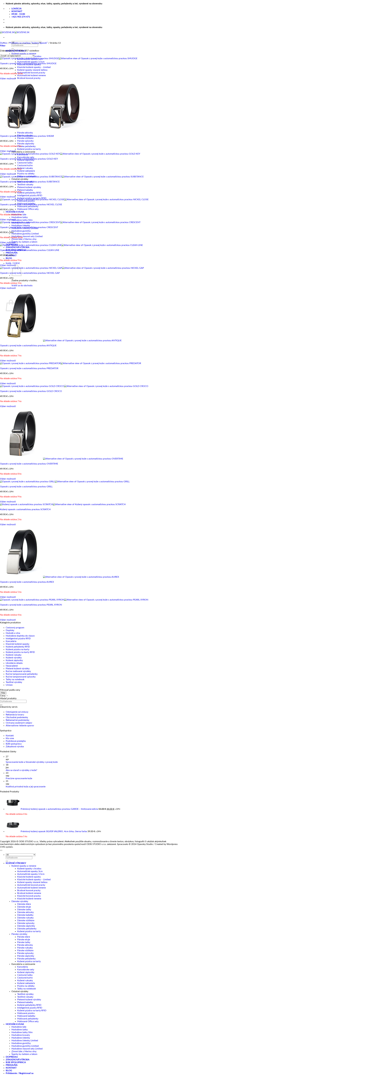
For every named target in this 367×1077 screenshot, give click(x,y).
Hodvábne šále (18, 1027)
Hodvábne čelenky (20, 225)
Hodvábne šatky (19, 217)
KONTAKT (11, 1068)
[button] (13, 263)
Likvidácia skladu (14, 663)
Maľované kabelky (26, 1016)
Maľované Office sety (28, 209)
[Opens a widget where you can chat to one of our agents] (356, 1072)
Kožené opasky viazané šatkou (32, 70)
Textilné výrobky (14, 682)
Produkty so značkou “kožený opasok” (28, 43)
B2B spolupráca (14, 744)
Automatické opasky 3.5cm (30, 62)
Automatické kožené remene (31, 75)
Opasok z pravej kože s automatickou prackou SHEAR (27, 136)
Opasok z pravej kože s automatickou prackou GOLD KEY (29, 159)
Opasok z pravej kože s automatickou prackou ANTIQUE (28, 345)
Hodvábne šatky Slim (22, 220)
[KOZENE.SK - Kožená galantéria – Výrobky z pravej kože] (15, 32)
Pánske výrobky (19, 934)
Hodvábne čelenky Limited (24, 1040)
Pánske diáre (23, 937)
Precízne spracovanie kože (19, 778)
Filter (3, 693)
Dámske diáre (24, 904)
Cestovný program (15, 627)
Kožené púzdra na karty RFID (20, 652)
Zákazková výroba (15, 746)
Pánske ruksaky (25, 948)
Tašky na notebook (15, 679)
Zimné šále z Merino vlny (23, 239)
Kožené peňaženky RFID (29, 193)
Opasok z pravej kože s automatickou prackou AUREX (27, 582)
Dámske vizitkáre (25, 920)
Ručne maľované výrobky (18, 671)
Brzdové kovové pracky (28, 78)
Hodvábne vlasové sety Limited (27, 236)
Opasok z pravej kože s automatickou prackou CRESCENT (29, 227)
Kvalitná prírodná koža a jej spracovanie (25, 786)
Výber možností (8, 78)
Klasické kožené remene (29, 898)
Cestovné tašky (25, 163)
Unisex (9, 685)
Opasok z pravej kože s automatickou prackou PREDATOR (29, 368)
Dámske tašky (24, 909)
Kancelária (11, 641)
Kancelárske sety (25, 157)
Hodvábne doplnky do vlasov (20, 636)
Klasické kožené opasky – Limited (34, 67)
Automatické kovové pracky (31, 73)
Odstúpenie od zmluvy (17, 712)
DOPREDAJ (12, 1057)
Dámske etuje (24, 907)
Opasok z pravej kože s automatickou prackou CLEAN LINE (29, 250)
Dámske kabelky (25, 915)
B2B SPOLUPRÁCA (16, 1062)
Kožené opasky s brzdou (29, 868)
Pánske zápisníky (25, 143)
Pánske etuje (23, 939)
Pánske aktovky (25, 133)
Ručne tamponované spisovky (21, 677)
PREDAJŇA (11, 253)
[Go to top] (1, 850)
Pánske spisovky (25, 141)
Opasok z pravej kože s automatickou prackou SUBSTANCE (30, 182)
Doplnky (10, 630)
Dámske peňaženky (26, 928)
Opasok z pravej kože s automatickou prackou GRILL (26, 486)
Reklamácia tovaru (15, 714)
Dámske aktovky (25, 912)
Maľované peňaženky (27, 206)
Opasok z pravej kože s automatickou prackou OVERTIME (29, 464)
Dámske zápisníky (26, 926)
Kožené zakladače (26, 171)
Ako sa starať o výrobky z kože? (21, 770)
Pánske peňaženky (26, 146)
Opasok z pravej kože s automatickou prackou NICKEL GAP (30, 273)
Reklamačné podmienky (17, 720)
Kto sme (10, 738)
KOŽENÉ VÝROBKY (16, 863)
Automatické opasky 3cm (30, 871)
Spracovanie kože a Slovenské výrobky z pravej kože (32, 762)
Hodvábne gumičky (21, 231)
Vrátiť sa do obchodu (22, 285)
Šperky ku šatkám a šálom (24, 242)
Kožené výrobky (14, 657)
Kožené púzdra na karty (29, 149)
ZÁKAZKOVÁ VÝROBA (17, 247)
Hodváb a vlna (13, 633)
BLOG (9, 258)
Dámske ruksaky (25, 918)
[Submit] (12, 48)
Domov (3, 43)
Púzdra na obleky (25, 173)
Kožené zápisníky (14, 660)
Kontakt (10, 735)
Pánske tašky (23, 942)
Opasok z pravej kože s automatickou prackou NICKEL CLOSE (31, 204)
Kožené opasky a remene (23, 53)
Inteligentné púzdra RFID (29, 195)
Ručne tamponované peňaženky (22, 674)
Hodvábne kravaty (20, 1035)
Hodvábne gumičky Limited (25, 234)
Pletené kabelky (25, 190)
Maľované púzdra (26, 201)
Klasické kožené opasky (17, 644)
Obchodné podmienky (17, 717)
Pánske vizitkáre (25, 138)
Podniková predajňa (16, 741)
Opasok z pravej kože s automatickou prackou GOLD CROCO (31, 391)
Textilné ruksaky (25, 184)
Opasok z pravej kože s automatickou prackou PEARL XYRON (31, 605)
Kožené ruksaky (25, 168)
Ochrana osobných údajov (19, 723)
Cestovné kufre (25, 165)
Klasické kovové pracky (29, 896)
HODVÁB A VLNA (15, 212)
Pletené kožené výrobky (29, 187)
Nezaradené (12, 666)
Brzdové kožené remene (29, 893)
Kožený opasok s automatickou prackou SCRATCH (25, 509)
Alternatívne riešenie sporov (20, 725)
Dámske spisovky (25, 923)
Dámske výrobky (19, 901)
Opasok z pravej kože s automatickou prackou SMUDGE (28, 63)
